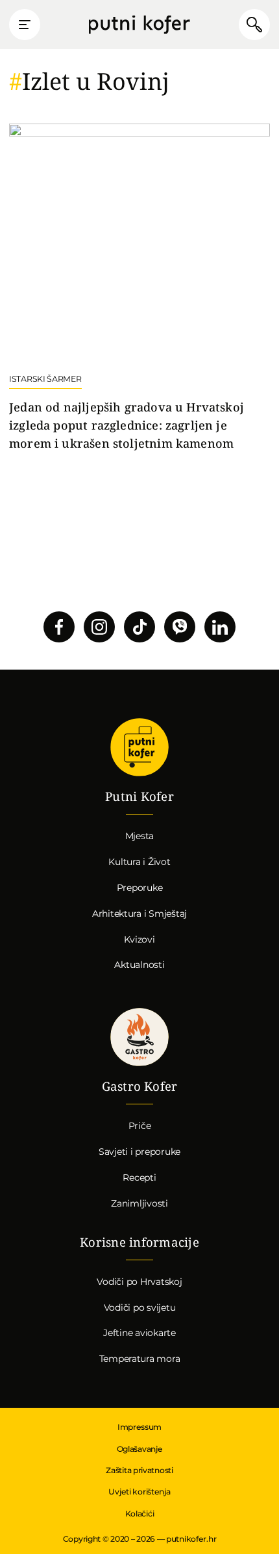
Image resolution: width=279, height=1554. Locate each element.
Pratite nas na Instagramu (99, 626)
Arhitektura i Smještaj (139, 913)
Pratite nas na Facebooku (59, 626)
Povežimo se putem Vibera (179, 626)
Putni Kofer (139, 25)
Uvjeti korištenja (139, 1491)
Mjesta (139, 836)
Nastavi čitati (139, 288)
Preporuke (140, 887)
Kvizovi (139, 939)
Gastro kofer (139, 1038)
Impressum (139, 1427)
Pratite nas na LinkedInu (220, 626)
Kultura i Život (139, 862)
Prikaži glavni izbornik (24, 24)
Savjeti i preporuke (139, 1151)
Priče (139, 1126)
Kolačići (139, 1513)
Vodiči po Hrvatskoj (139, 1281)
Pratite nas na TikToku (139, 626)
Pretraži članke (254, 24)
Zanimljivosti (139, 1203)
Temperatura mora (139, 1358)
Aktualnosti (139, 964)
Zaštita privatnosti (139, 1470)
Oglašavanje (140, 1449)
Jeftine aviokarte (139, 1333)
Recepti (139, 1177)
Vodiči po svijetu (140, 1307)
